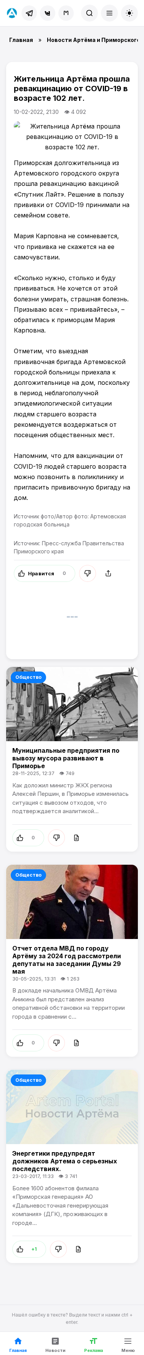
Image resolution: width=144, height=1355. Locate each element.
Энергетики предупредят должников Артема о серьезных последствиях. (64, 1161)
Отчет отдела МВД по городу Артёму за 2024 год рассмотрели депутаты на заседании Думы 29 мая (66, 959)
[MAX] (66, 13)
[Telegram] (29, 13)
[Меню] (109, 13)
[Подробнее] (76, 837)
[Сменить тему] (129, 13)
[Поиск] (89, 13)
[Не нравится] (87, 573)
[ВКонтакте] (47, 13)
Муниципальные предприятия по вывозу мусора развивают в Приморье (65, 758)
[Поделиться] (108, 573)
